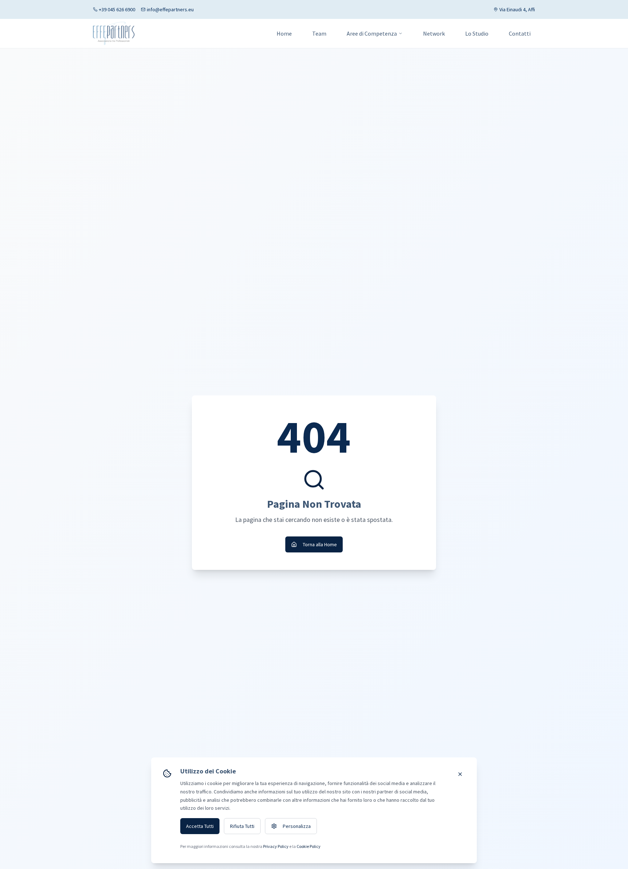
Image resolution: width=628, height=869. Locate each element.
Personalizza (297, 826)
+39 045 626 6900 (117, 9)
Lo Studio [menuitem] (476, 33)
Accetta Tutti (200, 826)
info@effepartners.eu (170, 9)
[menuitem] (374, 33)
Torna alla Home (320, 544)
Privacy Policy (276, 846)
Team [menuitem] (319, 33)
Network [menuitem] (434, 33)
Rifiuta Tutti (242, 826)
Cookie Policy (309, 846)
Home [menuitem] (284, 33)
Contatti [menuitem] (520, 33)
